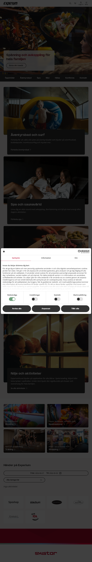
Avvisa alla (17, 309)
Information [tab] (46, 258)
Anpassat (46, 309)
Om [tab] (76, 258)
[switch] (35, 299)
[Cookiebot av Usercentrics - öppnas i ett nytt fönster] (79, 251)
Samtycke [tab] (16, 258)
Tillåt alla (75, 309)
